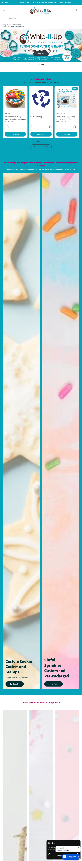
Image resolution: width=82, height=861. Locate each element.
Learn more (53, 692)
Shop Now (40, 62)
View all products (41, 155)
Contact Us (15, 692)
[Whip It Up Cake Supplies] (40, 10)
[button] (15, 25)
